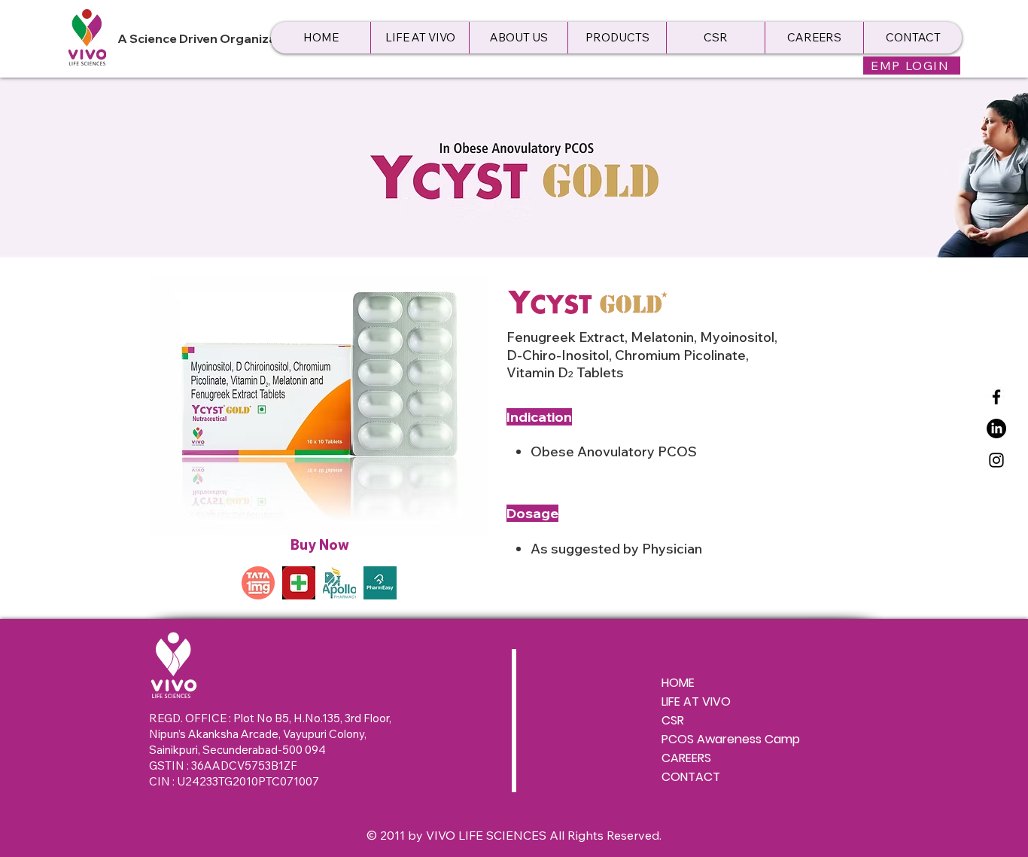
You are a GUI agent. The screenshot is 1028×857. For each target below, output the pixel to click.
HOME (678, 682)
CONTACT (691, 776)
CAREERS (686, 758)
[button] (518, 37)
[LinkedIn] (996, 428)
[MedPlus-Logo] (298, 582)
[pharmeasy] (380, 582)
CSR (673, 720)
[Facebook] (996, 397)
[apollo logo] (339, 582)
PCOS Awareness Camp (731, 739)
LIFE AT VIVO (696, 701)
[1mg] (258, 582)
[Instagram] (996, 460)
